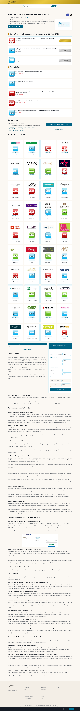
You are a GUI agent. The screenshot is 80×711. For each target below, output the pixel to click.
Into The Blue (14, 678)
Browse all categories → (27, 349)
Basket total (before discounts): (56, 354)
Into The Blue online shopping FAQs (16, 130)
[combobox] (38, 6)
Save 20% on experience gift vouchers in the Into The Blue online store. (30, 100)
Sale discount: (52, 370)
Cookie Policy (43, 691)
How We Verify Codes (28, 696)
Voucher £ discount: (55, 384)
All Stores (13, 11)
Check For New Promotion (15, 26)
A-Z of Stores (26, 691)
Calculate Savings (60, 389)
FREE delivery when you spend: (56, 364)
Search (53, 6)
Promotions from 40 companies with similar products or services (22, 127)
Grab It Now (65, 50)
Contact (42, 696)
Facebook (61, 687)
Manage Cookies (44, 694)
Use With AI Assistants (28, 698)
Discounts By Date (64, 2)
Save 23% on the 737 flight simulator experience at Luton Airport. (29, 71)
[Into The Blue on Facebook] (67, 14)
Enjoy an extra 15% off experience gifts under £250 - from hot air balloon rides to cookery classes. (35, 38)
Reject (66, 708)
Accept (71, 708)
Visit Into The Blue (59, 129)
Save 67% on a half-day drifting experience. (24, 81)
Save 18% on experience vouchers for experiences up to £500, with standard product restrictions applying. (37, 110)
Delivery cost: (52, 360)
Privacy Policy (43, 689)
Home (9, 11)
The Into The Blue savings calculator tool (17, 128)
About (42, 698)
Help (71, 2)
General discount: (53, 373)
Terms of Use (43, 687)
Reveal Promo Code (65, 40)
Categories (26, 689)
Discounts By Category (55, 2)
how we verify (30, 17)
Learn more (33, 708)
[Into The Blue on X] (70, 14)
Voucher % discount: (55, 380)
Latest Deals (26, 687)
